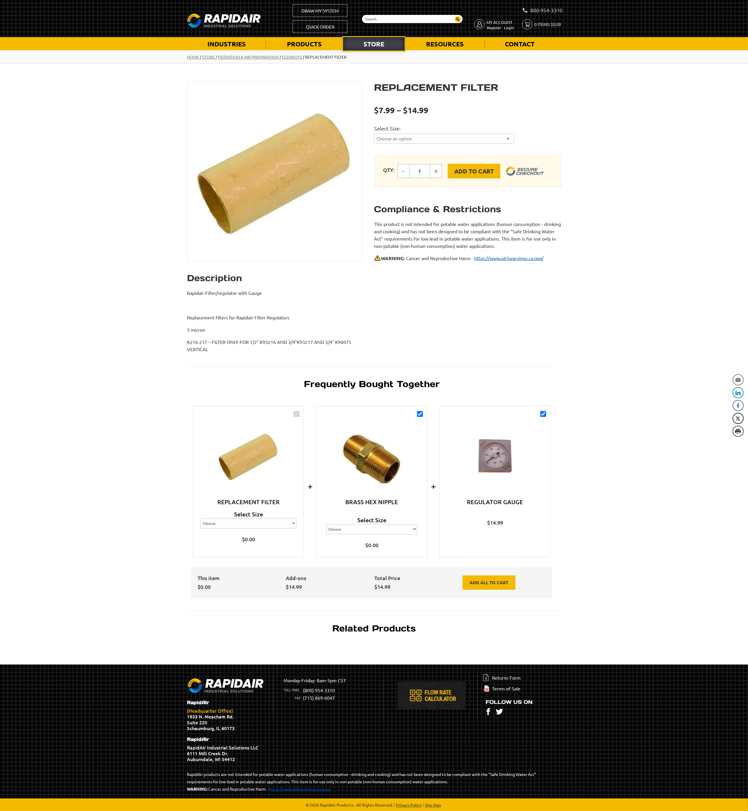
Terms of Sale (506, 688)
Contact (520, 44)
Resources (445, 44)
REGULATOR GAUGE (495, 502)
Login (509, 27)
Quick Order (320, 26)
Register (494, 27)
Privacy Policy (409, 804)
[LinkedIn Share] (738, 392)
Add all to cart (489, 582)
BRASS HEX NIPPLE (371, 502)
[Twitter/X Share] (738, 418)
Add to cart (474, 171)
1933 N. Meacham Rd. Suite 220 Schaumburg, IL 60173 (211, 715)
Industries (226, 44)
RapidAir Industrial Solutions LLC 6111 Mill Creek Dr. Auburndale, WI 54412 (222, 749)
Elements (292, 57)
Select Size (386, 128)
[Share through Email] (738, 379)
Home (193, 57)
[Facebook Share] (738, 405)
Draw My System (320, 10)
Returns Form (506, 678)
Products (304, 44)
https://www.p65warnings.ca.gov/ (508, 258)
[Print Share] (738, 431)
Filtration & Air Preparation (248, 57)
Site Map (433, 804)
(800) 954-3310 (319, 690)
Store (373, 44)
